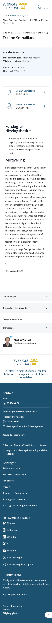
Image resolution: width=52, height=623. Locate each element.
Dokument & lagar (18, 15)
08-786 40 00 (13, 403)
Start (5, 15)
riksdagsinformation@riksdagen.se (24, 426)
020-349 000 (13, 421)
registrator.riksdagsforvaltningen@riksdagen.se (27, 452)
